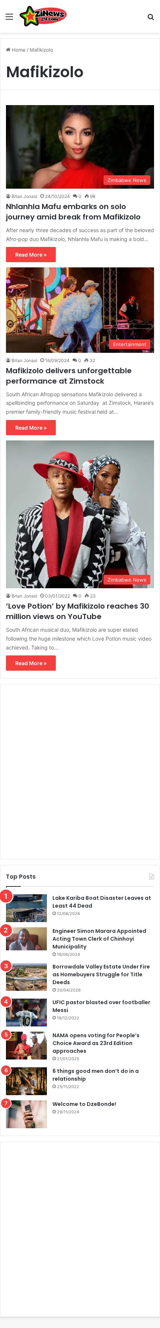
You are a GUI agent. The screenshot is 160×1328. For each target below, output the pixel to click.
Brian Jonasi (24, 196)
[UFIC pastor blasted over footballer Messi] (26, 1012)
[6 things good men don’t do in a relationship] (26, 1081)
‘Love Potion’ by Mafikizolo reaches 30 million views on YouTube (77, 611)
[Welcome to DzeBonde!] (26, 1114)
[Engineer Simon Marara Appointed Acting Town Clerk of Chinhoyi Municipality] (26, 938)
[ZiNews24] (43, 16)
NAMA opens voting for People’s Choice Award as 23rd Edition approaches (96, 1043)
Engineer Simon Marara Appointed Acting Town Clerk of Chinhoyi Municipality (99, 938)
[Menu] (9, 19)
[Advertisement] (80, 772)
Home (18, 50)
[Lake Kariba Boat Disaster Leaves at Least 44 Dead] (26, 908)
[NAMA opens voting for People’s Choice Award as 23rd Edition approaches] (26, 1046)
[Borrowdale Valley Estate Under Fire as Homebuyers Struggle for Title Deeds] (26, 977)
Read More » (31, 254)
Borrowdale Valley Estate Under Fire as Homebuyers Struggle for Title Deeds (101, 974)
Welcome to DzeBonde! (84, 1104)
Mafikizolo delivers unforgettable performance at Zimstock (69, 375)
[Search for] (150, 19)
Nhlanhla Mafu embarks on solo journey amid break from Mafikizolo (73, 211)
